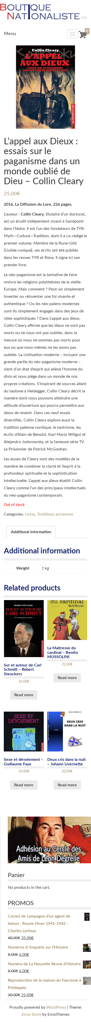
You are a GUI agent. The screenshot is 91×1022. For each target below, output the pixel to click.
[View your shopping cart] (83, 37)
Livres (30, 514)
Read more (23, 695)
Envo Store (31, 1014)
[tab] (31, 532)
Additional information (31, 532)
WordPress (56, 1007)
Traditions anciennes (55, 514)
